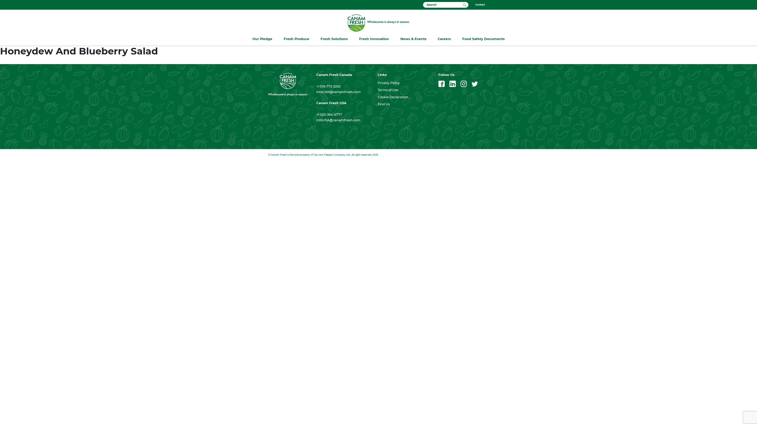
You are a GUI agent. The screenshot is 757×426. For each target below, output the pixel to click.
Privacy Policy (389, 83)
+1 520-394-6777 (329, 115)
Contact (480, 4)
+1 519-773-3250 (328, 86)
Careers (444, 39)
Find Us (384, 104)
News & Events (413, 39)
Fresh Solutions (334, 39)
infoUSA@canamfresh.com (338, 120)
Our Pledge (262, 39)
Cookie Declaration (393, 97)
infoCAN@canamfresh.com (338, 92)
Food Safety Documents (483, 39)
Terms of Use (388, 90)
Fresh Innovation (374, 39)
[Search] (464, 5)
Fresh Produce (296, 39)
